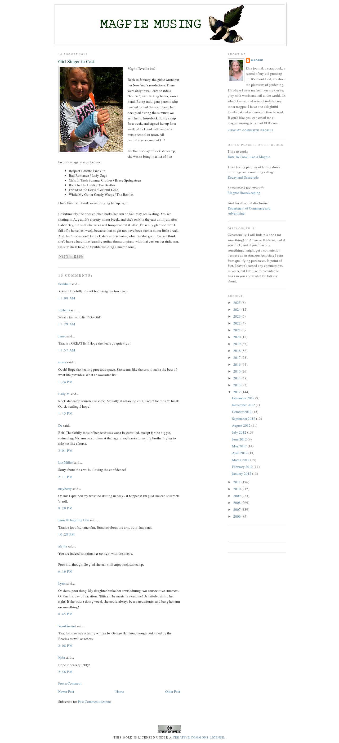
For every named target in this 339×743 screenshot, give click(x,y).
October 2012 (242, 411)
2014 (237, 378)
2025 (237, 302)
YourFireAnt (67, 626)
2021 (237, 330)
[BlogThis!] (65, 256)
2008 (237, 502)
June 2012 (240, 439)
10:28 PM (66, 534)
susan (62, 362)
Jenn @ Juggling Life (73, 520)
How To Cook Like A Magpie (249, 156)
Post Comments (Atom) (94, 701)
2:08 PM (65, 645)
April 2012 (240, 453)
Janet (62, 336)
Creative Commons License (198, 737)
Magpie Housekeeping (244, 192)
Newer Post (66, 691)
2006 (237, 516)
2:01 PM (65, 450)
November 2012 (244, 404)
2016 (237, 364)
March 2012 (241, 459)
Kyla (61, 657)
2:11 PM (65, 476)
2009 (237, 495)
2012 (237, 391)
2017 (237, 357)
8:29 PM (65, 508)
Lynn (62, 583)
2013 (237, 385)
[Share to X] (70, 256)
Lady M (64, 393)
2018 (237, 350)
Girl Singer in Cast (76, 61)
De (60, 425)
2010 (237, 488)
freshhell (64, 283)
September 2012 (244, 418)
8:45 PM (65, 613)
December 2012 (243, 398)
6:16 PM (65, 571)
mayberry (65, 488)
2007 (237, 509)
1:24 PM (65, 381)
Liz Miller (65, 462)
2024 (237, 309)
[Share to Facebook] (75, 256)
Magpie (257, 60)
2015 (237, 371)
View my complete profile (251, 130)
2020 (237, 337)
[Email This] (60, 256)
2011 (237, 482)
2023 (237, 316)
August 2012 (241, 425)
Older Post (172, 691)
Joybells (64, 310)
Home (119, 691)
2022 (237, 323)
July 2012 (239, 432)
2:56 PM (65, 671)
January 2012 (242, 473)
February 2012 (243, 466)
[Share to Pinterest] (80, 256)
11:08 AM (66, 298)
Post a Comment (70, 683)
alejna (62, 546)
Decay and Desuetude (243, 177)
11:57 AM (66, 350)
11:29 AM (66, 324)
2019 (237, 343)
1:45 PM (65, 413)
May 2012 (240, 446)
